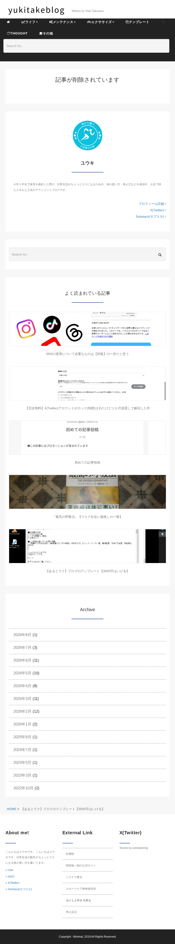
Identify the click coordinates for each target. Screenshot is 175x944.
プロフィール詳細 (152, 204)
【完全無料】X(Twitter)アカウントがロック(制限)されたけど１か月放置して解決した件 (87, 408)
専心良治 (71, 912)
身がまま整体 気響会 (78, 900)
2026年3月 (22, 698)
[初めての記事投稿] (87, 437)
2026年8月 (22, 635)
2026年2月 (22, 711)
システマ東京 (74, 877)
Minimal (78, 936)
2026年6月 (22, 660)
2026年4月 (22, 686)
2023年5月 (22, 762)
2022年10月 (23, 788)
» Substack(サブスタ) (18, 889)
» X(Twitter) (12, 882)
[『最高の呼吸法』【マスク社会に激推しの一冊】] (87, 492)
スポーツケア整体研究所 (81, 888)
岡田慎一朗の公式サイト (81, 865)
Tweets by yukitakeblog (133, 848)
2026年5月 (22, 673)
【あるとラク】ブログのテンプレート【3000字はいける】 (87, 571)
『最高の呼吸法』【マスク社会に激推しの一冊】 (87, 517)
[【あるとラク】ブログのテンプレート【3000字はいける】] (87, 546)
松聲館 (70, 853)
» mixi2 (9, 876)
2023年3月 (22, 775)
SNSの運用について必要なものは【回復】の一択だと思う (87, 354)
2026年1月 (22, 724)
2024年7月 (22, 750)
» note (9, 870)
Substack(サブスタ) (150, 216)
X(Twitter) (157, 210)
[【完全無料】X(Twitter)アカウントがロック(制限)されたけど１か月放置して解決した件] (87, 383)
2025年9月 (22, 737)
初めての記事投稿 (87, 462)
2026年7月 (22, 647)
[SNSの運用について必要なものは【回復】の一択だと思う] (87, 329)
